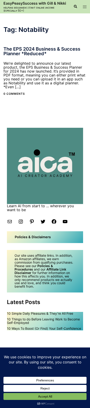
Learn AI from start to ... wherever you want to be (40, 208)
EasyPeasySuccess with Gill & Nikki (34, 3)
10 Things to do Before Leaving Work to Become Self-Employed (43, 321)
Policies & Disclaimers (33, 237)
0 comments (14, 93)
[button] (75, 7)
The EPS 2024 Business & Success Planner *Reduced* (41, 51)
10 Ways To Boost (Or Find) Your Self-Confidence (44, 328)
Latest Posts (23, 302)
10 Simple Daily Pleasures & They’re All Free (40, 313)
